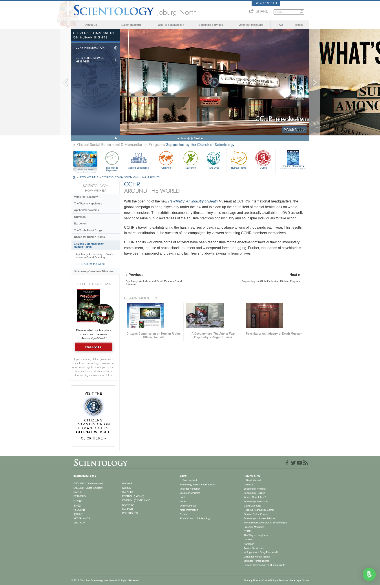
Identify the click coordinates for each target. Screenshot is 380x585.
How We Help (85, 169)
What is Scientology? (171, 24)
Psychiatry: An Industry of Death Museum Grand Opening (94, 256)
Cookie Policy (269, 580)
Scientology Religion (254, 493)
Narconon (190, 167)
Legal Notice (302, 580)
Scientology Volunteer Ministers (94, 271)
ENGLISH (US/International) (88, 483)
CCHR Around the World (90, 264)
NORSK (126, 488)
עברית (77, 501)
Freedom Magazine (293, 167)
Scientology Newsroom (256, 501)
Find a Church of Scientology (195, 518)
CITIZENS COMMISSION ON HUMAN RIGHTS (131, 177)
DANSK (77, 492)
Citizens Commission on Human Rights (89, 245)
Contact (184, 514)
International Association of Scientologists (265, 522)
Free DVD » (93, 347)
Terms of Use (286, 580)
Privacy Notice (252, 580)
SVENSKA (127, 492)
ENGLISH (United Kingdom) (88, 488)
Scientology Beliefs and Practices (197, 484)
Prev (183, 138)
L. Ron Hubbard (131, 24)
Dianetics (249, 484)
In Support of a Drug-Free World (261, 552)
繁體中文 (78, 514)
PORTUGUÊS (130, 513)
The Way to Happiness (112, 168)
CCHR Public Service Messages (90, 60)
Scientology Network (255, 488)
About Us (91, 24)
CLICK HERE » (93, 438)
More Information (189, 509)
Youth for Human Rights (256, 560)
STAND (248, 531)
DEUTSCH (79, 522)
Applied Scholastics (138, 167)
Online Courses (188, 505)
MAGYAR (127, 483)
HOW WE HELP (89, 177)
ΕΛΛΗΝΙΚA (128, 504)
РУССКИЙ (79, 509)
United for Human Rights (89, 237)
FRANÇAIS (79, 496)
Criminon (166, 167)
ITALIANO (127, 509)
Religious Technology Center (259, 509)
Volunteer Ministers (251, 24)
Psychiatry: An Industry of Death (193, 201)
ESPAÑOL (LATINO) (133, 496)
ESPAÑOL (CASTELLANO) (137, 500)
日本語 (77, 505)
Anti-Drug (214, 167)
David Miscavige (252, 505)
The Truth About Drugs (88, 230)
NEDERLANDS (81, 518)
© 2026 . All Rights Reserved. (105, 580)
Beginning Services (211, 24)
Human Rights (238, 167)
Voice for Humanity (86, 197)
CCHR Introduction (90, 48)
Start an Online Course (256, 514)
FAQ (280, 24)
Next (197, 138)
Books (299, 24)
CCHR (263, 167)
